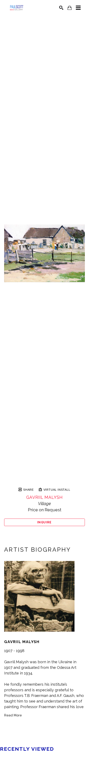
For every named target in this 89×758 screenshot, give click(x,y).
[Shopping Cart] (69, 7)
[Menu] (78, 8)
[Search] (61, 8)
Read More (13, 715)
